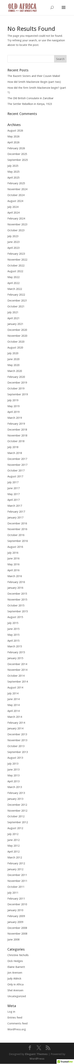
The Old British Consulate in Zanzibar (30, 98)
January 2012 (15, 869)
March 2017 (14, 505)
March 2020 (14, 371)
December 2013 (17, 734)
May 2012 (13, 845)
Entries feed (14, 1017)
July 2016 (12, 552)
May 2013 (13, 775)
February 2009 (16, 916)
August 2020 (15, 347)
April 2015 (13, 640)
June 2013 (13, 769)
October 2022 (15, 265)
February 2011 (16, 898)
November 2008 (17, 933)
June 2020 (13, 359)
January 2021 (15, 324)
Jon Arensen (14, 972)
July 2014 (12, 693)
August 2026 (15, 130)
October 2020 (15, 341)
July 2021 (12, 312)
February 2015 (16, 652)
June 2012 (13, 840)
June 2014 (13, 699)
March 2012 (14, 857)
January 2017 (15, 517)
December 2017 (17, 459)
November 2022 (17, 259)
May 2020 (13, 365)
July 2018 (12, 447)
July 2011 (12, 892)
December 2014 (17, 664)
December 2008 (17, 928)
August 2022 (15, 271)
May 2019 (13, 406)
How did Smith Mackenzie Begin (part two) (34, 82)
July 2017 (12, 482)
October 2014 (15, 675)
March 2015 (14, 646)
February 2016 (16, 582)
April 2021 (13, 318)
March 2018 (14, 453)
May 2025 (13, 171)
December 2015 (17, 593)
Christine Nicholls (18, 955)
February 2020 (16, 377)
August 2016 (15, 547)
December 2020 (17, 330)
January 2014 (15, 728)
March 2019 (14, 418)
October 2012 (15, 816)
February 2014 (16, 722)
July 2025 (12, 165)
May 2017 (13, 494)
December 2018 (17, 429)
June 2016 (13, 558)
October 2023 (15, 230)
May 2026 (13, 136)
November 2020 (17, 335)
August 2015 (15, 617)
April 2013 (13, 781)
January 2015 (15, 658)
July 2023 (12, 236)
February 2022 (16, 294)
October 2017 (15, 470)
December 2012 (17, 804)
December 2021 (17, 300)
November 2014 (17, 670)
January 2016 (15, 587)
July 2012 (12, 834)
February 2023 (16, 253)
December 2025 (17, 154)
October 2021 (15, 306)
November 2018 (17, 435)
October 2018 (15, 441)
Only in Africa (15, 984)
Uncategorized (16, 996)
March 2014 (14, 717)
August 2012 (15, 828)
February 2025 (16, 183)
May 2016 (13, 564)
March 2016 (14, 576)
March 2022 (14, 289)
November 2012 (17, 810)
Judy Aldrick (14, 978)
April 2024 (13, 212)
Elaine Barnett (16, 967)
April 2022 (13, 283)
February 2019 (16, 423)
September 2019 (17, 394)
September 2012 (17, 822)
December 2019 (17, 382)
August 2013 (15, 757)
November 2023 (17, 224)
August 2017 (15, 476)
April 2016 (13, 570)
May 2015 (13, 634)
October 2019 (15, 388)
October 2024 (15, 195)
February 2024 (16, 218)
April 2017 (13, 500)
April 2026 (13, 142)
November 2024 (17, 189)
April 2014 (13, 711)
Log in (11, 1011)
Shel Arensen (15, 990)
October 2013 (15, 746)
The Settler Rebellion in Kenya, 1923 (29, 104)
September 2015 (17, 611)
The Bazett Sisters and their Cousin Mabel (33, 76)
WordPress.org (16, 1029)
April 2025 (13, 177)
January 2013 (15, 799)
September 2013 (17, 752)
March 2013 (14, 787)
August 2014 (15, 687)
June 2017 (13, 488)
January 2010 (15, 910)
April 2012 (13, 851)
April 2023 (13, 248)
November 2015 (17, 599)
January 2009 (15, 922)
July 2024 (12, 207)
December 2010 (17, 904)
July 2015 (12, 623)
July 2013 (12, 763)
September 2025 (17, 160)
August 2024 (15, 201)
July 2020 (12, 353)
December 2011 (17, 875)
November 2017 (17, 465)
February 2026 (16, 148)
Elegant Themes (36, 1054)
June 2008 (13, 939)
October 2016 (15, 535)
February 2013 (16, 793)
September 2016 (17, 541)
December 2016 (17, 523)
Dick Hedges (15, 961)
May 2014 (13, 705)
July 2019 (12, 400)
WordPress (37, 1058)
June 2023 (13, 242)
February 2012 (16, 863)
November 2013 (17, 740)
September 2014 (17, 681)
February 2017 (16, 511)
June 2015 (13, 629)
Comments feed (17, 1023)
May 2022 (13, 277)
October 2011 (15, 887)
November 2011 (17, 881)
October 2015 (15, 605)
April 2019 (13, 412)
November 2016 (17, 529)
